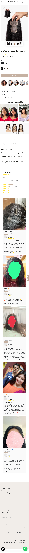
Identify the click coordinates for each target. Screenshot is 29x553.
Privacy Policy (4, 512)
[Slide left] (4, 43)
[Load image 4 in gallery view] (17, 43)
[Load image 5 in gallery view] (20, 43)
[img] (14, 238)
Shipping (7, 58)
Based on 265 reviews (8, 176)
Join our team (4, 503)
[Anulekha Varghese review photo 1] (14, 214)
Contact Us (3, 508)
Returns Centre (4, 490)
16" (2, 63)
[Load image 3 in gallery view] (14, 43)
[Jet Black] (2, 68)
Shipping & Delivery (6, 488)
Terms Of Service (5, 510)
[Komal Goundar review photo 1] (14, 432)
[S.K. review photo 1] (14, 377)
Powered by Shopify (8, 540)
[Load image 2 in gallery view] (11, 43)
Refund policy (15, 540)
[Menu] (1, 2)
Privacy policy (22, 540)
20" (7, 63)
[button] (18, 2)
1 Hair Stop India (12, 539)
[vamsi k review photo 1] (14, 271)
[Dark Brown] (7, 68)
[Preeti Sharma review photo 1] (14, 321)
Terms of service (7, 542)
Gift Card (3, 497)
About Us (3, 486)
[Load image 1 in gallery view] (8, 43)
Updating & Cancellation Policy (8, 495)
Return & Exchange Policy (7, 493)
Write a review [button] (14, 180)
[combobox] (14, 551)
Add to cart (14, 75)
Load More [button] (14, 476)
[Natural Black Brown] (5, 68)
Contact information (23, 542)
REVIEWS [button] (27, 278)
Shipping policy (14, 542)
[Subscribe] (27, 524)
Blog (2, 506)
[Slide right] (24, 43)
